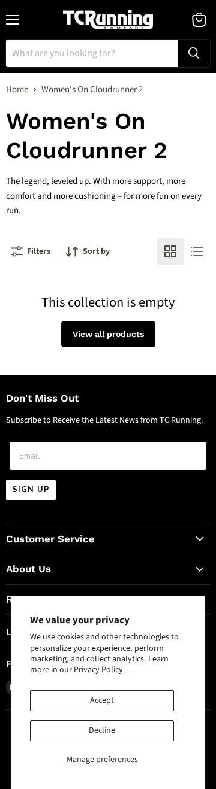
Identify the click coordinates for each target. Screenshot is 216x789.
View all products (108, 334)
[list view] (197, 251)
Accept (102, 700)
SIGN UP (31, 489)
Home (17, 89)
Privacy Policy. (99, 670)
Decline (102, 730)
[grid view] (170, 251)
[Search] (194, 53)
